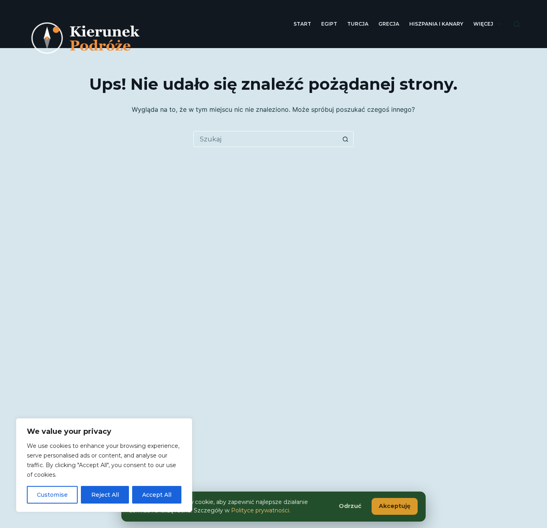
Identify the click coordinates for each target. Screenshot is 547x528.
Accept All (156, 494)
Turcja (357, 24)
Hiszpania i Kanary (436, 24)
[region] (104, 465)
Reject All (105, 494)
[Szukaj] (517, 24)
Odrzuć (350, 506)
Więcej (483, 24)
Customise (52, 494)
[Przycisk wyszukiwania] (345, 139)
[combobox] (266, 139)
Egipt (329, 24)
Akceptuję (394, 506)
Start (302, 24)
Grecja (388, 24)
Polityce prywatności (260, 510)
